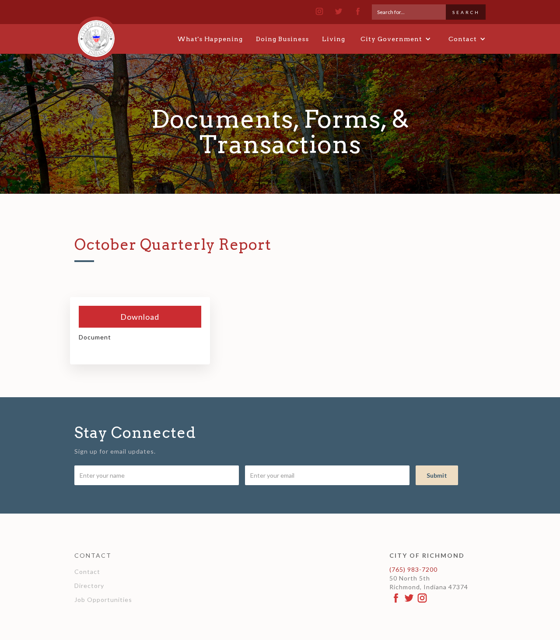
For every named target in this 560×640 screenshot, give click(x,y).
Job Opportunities (103, 599)
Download (139, 317)
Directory (89, 585)
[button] (396, 39)
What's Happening (210, 38)
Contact (87, 571)
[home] (96, 34)
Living (333, 38)
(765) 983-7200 (413, 569)
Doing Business (282, 38)
